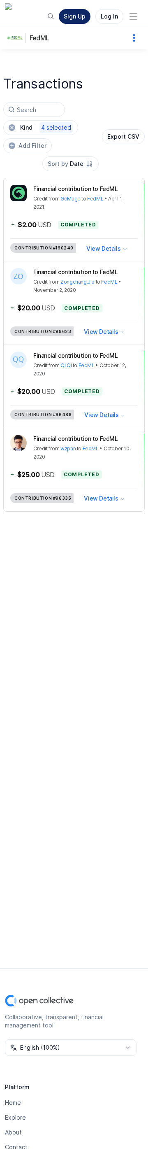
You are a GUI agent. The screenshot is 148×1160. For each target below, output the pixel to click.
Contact (16, 1147)
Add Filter (32, 145)
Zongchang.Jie (77, 282)
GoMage (70, 199)
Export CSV (123, 136)
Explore (15, 1117)
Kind (45, 127)
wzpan (68, 448)
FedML (39, 38)
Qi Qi (66, 365)
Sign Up (75, 16)
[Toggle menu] (133, 16)
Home (13, 1102)
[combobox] (70, 163)
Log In (109, 16)
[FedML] (16, 38)
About (13, 1132)
